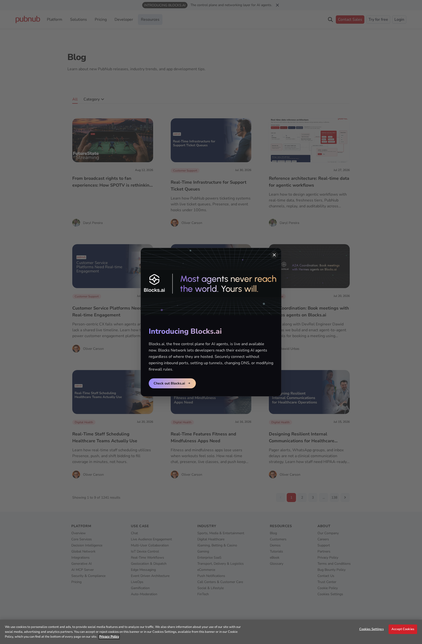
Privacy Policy (109, 636)
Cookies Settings (371, 629)
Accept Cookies (402, 629)
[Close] (274, 255)
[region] (211, 632)
